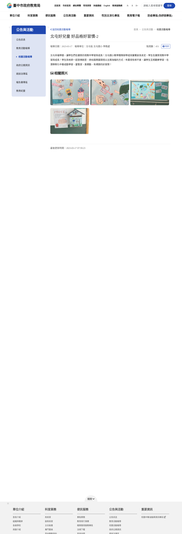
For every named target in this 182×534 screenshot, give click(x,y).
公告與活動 (69, 15)
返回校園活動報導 (61, 29)
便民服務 (50, 15)
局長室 (48, 517)
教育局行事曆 (83, 521)
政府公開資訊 (23, 65)
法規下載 (81, 529)
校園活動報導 (25, 57)
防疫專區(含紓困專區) (160, 15)
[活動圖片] (69, 92)
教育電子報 (133, 15)
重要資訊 (89, 15)
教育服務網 (117, 6)
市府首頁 (67, 6)
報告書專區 (22, 82)
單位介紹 (15, 15)
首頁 (136, 29)
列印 (167, 46)
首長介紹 (17, 517)
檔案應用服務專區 (85, 525)
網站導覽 (77, 6)
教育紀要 (20, 91)
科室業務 (33, 15)
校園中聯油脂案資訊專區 (152, 517)
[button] (91, 498)
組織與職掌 (18, 521)
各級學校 (17, 525)
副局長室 (49, 521)
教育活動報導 (23, 48)
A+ (137, 6)
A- (128, 6)
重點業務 (81, 517)
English (107, 6)
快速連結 (97, 6)
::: (10, 27)
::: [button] (8, 503)
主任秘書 (49, 525)
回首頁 (57, 6)
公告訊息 (20, 39)
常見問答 (87, 6)
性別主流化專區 (111, 15)
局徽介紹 (17, 529)
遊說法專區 (22, 74)
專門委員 (49, 529)
